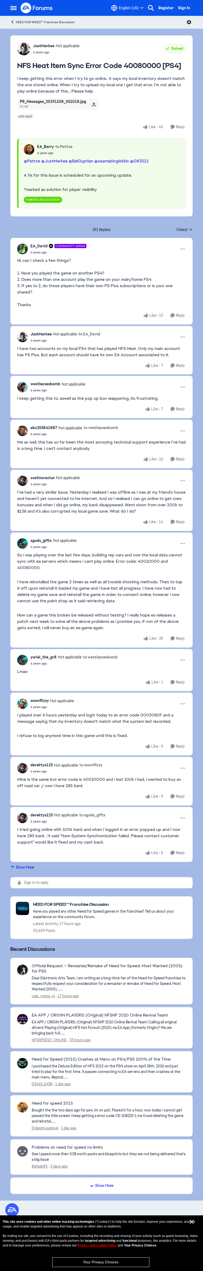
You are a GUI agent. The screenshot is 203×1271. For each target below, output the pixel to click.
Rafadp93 (40, 1166)
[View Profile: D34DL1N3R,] (22, 1063)
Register (166, 8)
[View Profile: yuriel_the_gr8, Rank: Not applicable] (22, 660)
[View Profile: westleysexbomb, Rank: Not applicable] (22, 387)
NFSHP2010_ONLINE (49, 1040)
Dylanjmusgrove (45, 1128)
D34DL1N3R (42, 1084)
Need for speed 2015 (52, 1103)
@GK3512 (139, 161)
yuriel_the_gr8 (43, 657)
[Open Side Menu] (13, 8)
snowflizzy (39, 700)
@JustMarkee (54, 161)
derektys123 (41, 765)
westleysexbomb (45, 384)
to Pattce (63, 146)
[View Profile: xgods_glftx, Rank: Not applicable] (22, 543)
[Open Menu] (189, 22)
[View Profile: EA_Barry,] (29, 149)
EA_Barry (45, 146)
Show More (25, 867)
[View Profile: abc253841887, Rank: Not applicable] (22, 431)
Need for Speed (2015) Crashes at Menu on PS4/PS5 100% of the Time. (101, 1059)
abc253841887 (43, 427)
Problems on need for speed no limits (67, 1147)
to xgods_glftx (92, 815)
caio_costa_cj (43, 996)
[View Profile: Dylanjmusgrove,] (22, 1107)
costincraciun (42, 477)
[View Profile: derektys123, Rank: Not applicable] (22, 768)
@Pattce (32, 161)
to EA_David (89, 334)
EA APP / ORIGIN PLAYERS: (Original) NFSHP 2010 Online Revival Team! (100, 1015)
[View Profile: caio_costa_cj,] (22, 970)
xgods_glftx (41, 540)
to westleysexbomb (101, 427)
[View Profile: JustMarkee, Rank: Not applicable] (23, 48)
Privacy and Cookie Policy (97, 1245)
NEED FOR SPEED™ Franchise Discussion (45, 22)
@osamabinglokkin (111, 161)
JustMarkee (43, 46)
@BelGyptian (81, 161)
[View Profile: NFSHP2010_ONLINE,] (22, 1019)
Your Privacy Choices (100, 1262)
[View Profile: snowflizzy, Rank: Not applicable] (22, 704)
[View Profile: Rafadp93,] (22, 1151)
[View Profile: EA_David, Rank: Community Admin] (22, 249)
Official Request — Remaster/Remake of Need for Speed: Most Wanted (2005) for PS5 (107, 968)
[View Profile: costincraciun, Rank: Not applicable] (22, 480)
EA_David (39, 246)
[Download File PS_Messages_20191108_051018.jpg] (94, 103)
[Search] (151, 8)
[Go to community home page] (37, 8)
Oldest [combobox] (184, 230)
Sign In (184, 8)
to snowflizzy (91, 765)
